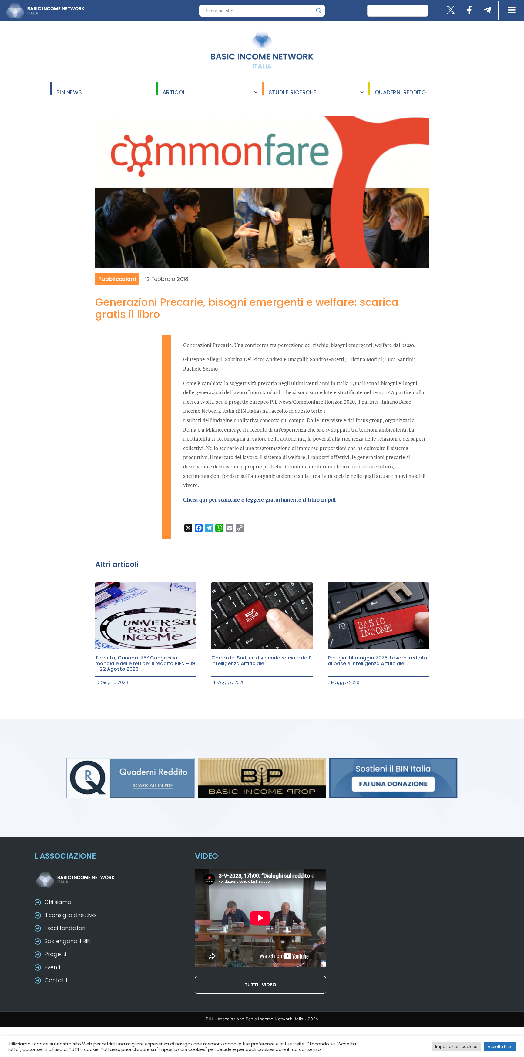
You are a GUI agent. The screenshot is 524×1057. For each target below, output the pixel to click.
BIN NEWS (69, 91)
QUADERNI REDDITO (400, 91)
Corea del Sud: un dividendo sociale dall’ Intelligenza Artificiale (261, 660)
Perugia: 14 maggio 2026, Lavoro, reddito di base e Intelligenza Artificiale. (377, 660)
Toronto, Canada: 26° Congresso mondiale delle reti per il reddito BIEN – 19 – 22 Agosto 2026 (145, 663)
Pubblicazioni (117, 279)
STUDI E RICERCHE (293, 91)
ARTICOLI (174, 91)
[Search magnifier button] (318, 10)
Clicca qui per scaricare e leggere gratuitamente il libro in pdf (259, 499)
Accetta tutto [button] (500, 1046)
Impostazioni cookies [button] (456, 1046)
